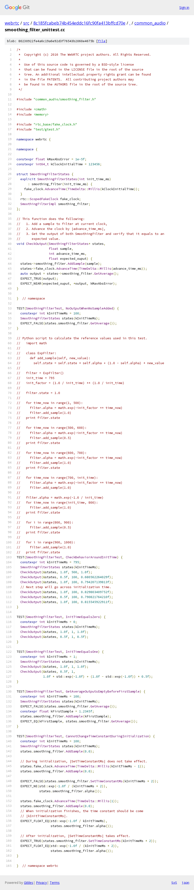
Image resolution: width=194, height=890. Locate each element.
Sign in (184, 7)
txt (174, 882)
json (185, 882)
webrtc (12, 23)
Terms (55, 882)
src (26, 23)
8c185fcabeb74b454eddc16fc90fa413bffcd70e (79, 23)
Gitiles (28, 882)
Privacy (41, 882)
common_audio (150, 23)
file (102, 41)
